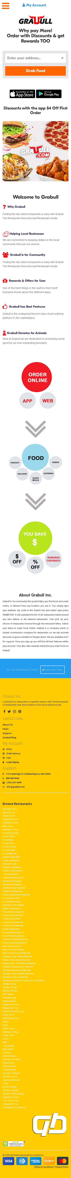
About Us (8, 724)
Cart (8, 758)
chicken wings (10, 987)
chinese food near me (14, 888)
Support (7, 733)
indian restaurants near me (16, 894)
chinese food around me (15, 977)
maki (5, 1042)
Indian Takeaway (11, 860)
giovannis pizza (10, 819)
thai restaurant (10, 874)
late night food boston (14, 1107)
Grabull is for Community (27, 255)
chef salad (8, 994)
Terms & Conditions (44, 1166)
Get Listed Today (54, 669)
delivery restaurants (13, 891)
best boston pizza (12, 946)
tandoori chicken (11, 1080)
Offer (9, 749)
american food (10, 829)
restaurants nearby (12, 884)
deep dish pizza (11, 1004)
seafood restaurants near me (18, 966)
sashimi (7, 1052)
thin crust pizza (11, 1100)
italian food (8, 1028)
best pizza (8, 826)
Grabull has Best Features (27, 306)
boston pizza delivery (13, 949)
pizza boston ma (11, 898)
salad (5, 1021)
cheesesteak (9, 1001)
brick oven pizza (11, 1018)
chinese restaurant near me (17, 970)
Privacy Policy (61, 1166)
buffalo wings (10, 990)
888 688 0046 (12, 778)
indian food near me (13, 925)
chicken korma (10, 1076)
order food (8, 1035)
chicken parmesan (12, 1059)
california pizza (10, 822)
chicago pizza (10, 809)
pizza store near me (13, 922)
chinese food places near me (17, 956)
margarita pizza (10, 1008)
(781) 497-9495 (14, 782)
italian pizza (8, 1014)
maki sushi (8, 1049)
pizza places (9, 850)
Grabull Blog (9, 737)
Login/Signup (12, 762)
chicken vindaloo (11, 1073)
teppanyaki (8, 1045)
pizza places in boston (14, 936)
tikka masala (9, 1069)
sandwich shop (11, 1032)
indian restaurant (11, 929)
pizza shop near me (13, 915)
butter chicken (10, 1087)
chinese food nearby (13, 905)
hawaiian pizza (10, 1104)
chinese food (9, 864)
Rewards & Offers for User (27, 281)
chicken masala (10, 1090)
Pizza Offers (9, 836)
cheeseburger (10, 997)
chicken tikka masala (13, 1093)
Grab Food (35, 70)
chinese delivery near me (15, 939)
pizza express (9, 846)
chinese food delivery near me (18, 973)
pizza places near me (13, 912)
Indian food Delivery (13, 870)
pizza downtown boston (15, 942)
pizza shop (8, 843)
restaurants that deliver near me (19, 963)
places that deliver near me (16, 960)
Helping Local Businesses (26, 234)
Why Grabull (16, 207)
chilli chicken (9, 1066)
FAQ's (5, 729)
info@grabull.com (15, 787)
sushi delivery (10, 1056)
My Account (35, 5)
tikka (5, 1083)
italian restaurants (12, 908)
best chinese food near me (16, 953)
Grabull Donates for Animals (26, 333)
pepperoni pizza (11, 1097)
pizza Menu (8, 840)
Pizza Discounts (11, 833)
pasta (5, 1025)
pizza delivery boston (13, 932)
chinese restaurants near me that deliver (23, 980)
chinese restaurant (12, 881)
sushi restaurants (12, 901)
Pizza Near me (10, 853)
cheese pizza (9, 984)
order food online (12, 918)
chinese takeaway (12, 867)
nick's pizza (8, 812)
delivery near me (11, 857)
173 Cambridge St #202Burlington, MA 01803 (27, 774)
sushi (5, 1039)
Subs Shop (8, 1063)
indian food (8, 815)
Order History (13, 753)
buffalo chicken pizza (13, 1011)
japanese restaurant (13, 877)
